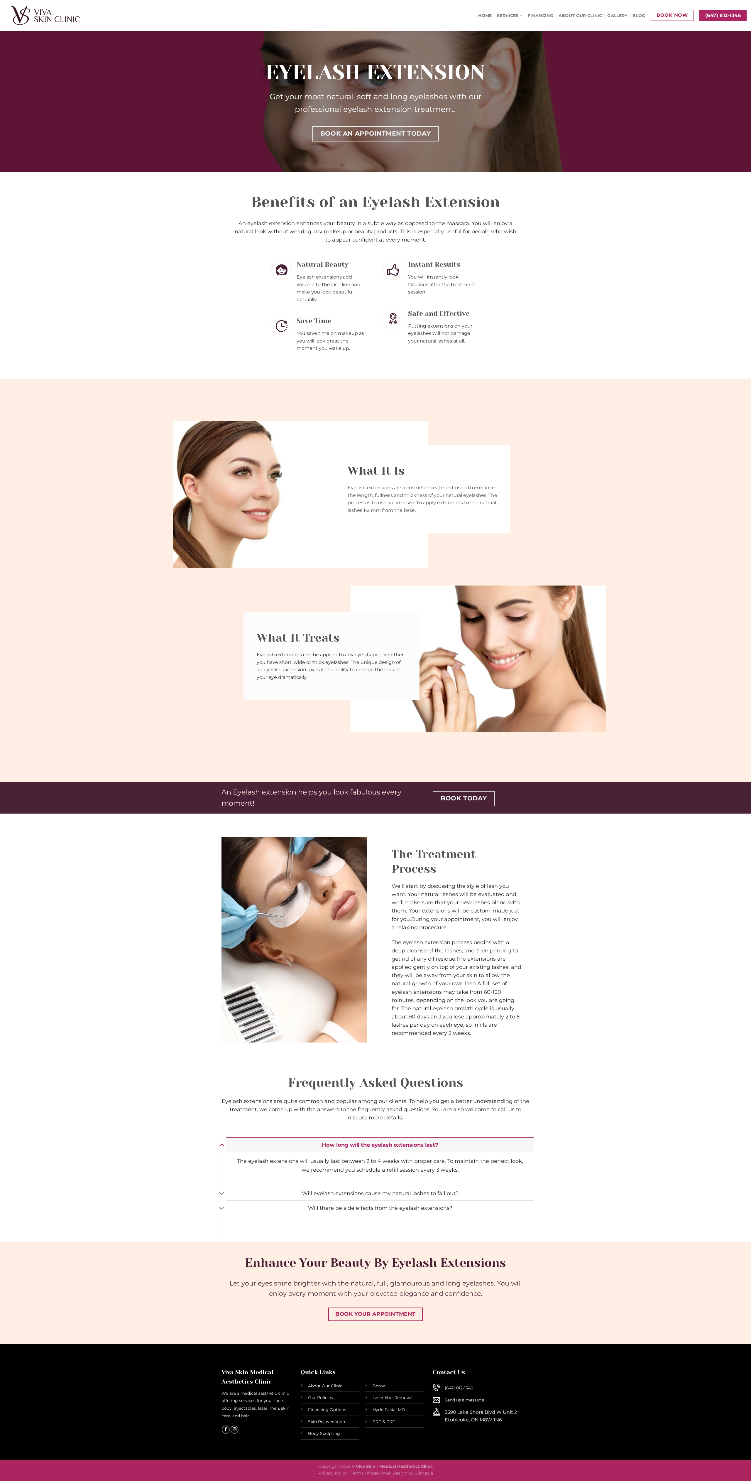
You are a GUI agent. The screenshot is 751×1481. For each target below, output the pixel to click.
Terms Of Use (364, 1473)
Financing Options (327, 1409)
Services (507, 15)
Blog (638, 15)
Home (485, 15)
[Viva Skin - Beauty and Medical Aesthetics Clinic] (54, 15)
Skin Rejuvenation (326, 1421)
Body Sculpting (324, 1433)
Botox (379, 1386)
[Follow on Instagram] (235, 1430)
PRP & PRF (384, 1421)
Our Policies (320, 1397)
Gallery (617, 15)
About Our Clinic (580, 15)
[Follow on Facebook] (226, 1430)
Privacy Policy (332, 1473)
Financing (540, 15)
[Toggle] (221, 1144)
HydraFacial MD (389, 1409)
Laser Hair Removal (392, 1397)
